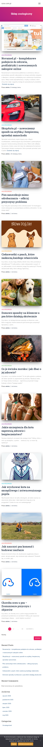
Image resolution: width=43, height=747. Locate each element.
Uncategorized (7, 55)
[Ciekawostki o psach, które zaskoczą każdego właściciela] (22, 234)
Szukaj (4, 634)
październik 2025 (7, 699)
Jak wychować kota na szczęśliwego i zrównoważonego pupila (21, 490)
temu (15, 87)
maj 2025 (5, 715)
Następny (29, 629)
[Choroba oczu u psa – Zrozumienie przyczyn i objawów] (22, 582)
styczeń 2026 (6, 696)
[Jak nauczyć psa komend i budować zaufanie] (22, 526)
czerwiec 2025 (7, 711)
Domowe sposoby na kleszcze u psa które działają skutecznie (21, 675)
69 (22, 629)
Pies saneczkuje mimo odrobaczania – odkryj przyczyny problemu (15, 198)
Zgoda (14, 744)
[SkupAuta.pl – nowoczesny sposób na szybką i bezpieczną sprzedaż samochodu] (22, 108)
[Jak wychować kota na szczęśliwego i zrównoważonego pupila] (22, 466)
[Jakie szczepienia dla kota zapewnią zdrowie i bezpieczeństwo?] (22, 406)
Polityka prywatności (25, 744)
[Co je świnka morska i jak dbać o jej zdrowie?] (22, 348)
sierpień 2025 (6, 703)
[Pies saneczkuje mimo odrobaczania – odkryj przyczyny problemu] (22, 174)
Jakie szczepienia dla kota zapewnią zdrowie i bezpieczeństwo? (18, 431)
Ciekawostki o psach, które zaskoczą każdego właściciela (20, 671)
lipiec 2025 (5, 707)
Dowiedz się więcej (8, 84)
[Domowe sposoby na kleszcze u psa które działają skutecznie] (22, 292)
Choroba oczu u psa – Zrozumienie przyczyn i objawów (16, 606)
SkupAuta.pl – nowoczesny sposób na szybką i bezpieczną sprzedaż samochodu (20, 132)
